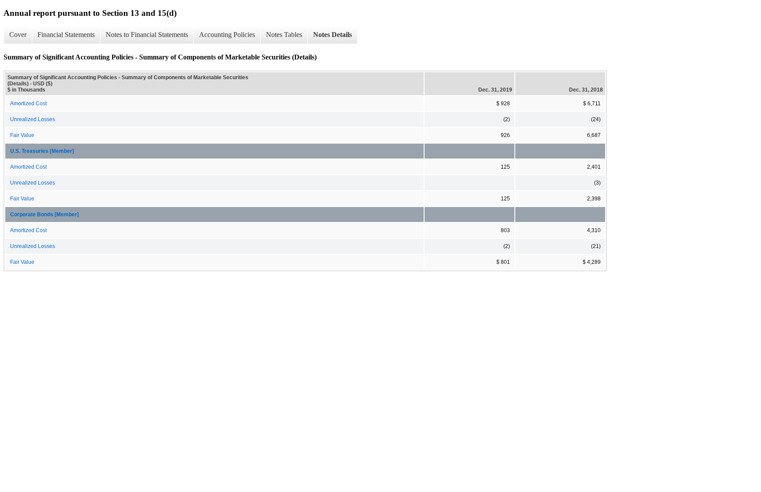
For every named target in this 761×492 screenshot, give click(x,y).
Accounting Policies (227, 34)
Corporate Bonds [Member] (44, 214)
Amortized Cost (28, 103)
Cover (17, 34)
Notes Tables (284, 34)
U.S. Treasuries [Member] (42, 151)
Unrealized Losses (32, 119)
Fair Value (22, 135)
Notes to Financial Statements (147, 34)
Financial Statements (66, 34)
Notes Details (332, 34)
